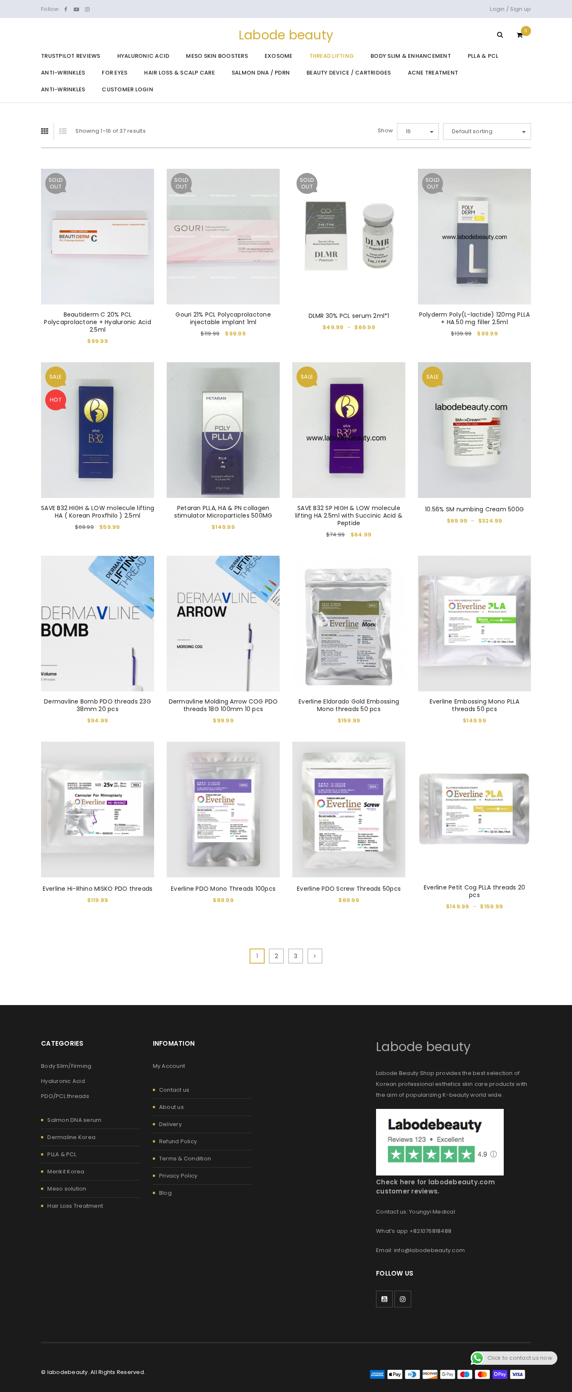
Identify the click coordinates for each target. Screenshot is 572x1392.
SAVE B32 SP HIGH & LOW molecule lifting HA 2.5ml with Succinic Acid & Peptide (348, 515)
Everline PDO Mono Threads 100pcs (223, 888)
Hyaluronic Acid (63, 1081)
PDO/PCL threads (65, 1096)
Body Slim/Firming (66, 1066)
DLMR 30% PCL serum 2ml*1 (349, 316)
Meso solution (66, 1189)
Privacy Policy (178, 1176)
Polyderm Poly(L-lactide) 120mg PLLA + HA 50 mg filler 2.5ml (474, 318)
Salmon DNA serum (74, 1120)
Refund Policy (178, 1141)
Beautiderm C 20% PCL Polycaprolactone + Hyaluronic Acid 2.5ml (97, 322)
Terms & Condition (185, 1159)
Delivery (170, 1124)
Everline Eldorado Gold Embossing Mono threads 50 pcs (349, 705)
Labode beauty (286, 35)
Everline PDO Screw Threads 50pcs (349, 888)
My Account (169, 1066)
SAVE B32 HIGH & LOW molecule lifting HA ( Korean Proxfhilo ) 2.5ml (97, 512)
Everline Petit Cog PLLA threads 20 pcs (475, 891)
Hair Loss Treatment (75, 1206)
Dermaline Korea (71, 1137)
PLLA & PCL (61, 1154)
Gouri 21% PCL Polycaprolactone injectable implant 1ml (223, 318)
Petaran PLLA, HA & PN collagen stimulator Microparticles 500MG (223, 512)
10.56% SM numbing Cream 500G (474, 509)
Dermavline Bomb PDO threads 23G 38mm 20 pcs (97, 705)
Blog (165, 1193)
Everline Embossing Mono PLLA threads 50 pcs (475, 705)
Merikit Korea (65, 1171)
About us (171, 1107)
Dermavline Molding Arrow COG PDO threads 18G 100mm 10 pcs (223, 705)
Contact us (174, 1090)
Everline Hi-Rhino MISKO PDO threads (98, 888)
